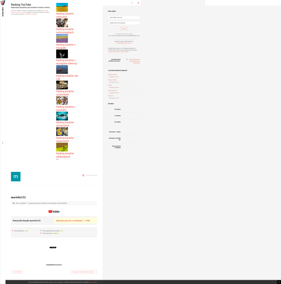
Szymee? (110, 96)
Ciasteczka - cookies (115, 132)
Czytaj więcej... (94, 282)
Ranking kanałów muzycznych (65, 139)
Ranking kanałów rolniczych (65, 15)
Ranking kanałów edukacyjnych (65, 155)
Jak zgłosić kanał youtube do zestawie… (115, 60)
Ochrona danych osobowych (116, 146)
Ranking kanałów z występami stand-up (66, 62)
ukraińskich (27, 14)
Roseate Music (112, 80)
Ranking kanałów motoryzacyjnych (65, 31)
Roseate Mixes (112, 74)
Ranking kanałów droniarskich (65, 124)
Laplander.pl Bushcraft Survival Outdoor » (84, 272)
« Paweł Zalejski (17, 272)
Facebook (132, 3)
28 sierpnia (118, 109)
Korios (110, 85)
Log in (138, 3)
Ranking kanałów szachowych (65, 93)
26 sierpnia (118, 122)
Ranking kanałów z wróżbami (65, 108)
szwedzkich (34, 14)
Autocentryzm (112, 90)
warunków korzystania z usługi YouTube (118, 51)
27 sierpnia (118, 115)
